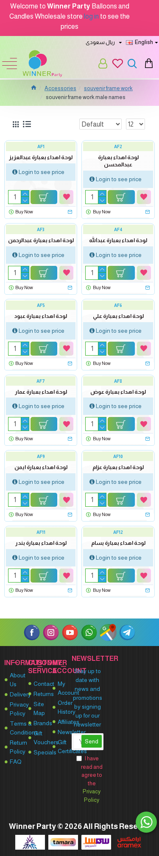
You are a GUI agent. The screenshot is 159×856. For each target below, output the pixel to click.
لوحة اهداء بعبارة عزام (118, 467)
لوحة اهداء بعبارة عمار (41, 392)
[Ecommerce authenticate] (30, 842)
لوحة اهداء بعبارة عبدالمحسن (118, 161)
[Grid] (16, 124)
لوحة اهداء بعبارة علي (118, 316)
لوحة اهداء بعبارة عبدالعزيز (41, 157)
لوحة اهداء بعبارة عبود (40, 316)
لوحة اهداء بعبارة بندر (41, 543)
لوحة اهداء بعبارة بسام (118, 543)
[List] (27, 124)
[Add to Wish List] (66, 197)
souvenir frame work (108, 88)
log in (91, 16)
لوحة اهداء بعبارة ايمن (40, 467)
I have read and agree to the (92, 779)
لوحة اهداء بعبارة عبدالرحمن (41, 240)
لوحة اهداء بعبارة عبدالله (118, 240)
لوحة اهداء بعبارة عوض (118, 392)
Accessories (60, 88)
